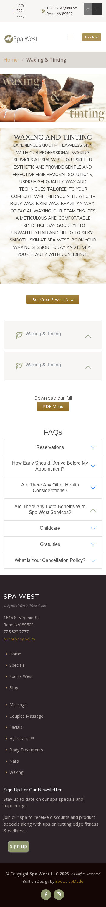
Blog (13, 688)
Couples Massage (26, 716)
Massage (18, 705)
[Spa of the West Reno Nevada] (46, 894)
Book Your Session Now (53, 299)
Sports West (21, 676)
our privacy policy (19, 639)
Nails (14, 761)
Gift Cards (88, 9)
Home (11, 59)
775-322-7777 (20, 11)
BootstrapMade (69, 881)
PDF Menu (53, 406)
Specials (97, 9)
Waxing (16, 772)
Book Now (91, 37)
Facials (15, 727)
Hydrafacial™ (21, 739)
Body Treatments (26, 750)
